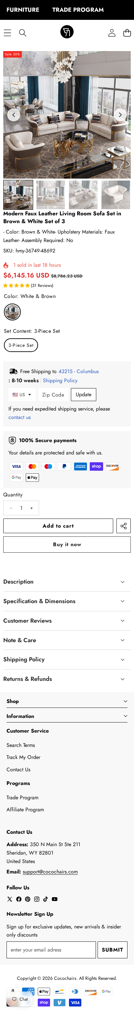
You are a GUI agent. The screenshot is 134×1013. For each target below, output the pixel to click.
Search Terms (21, 745)
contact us (19, 417)
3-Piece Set (21, 345)
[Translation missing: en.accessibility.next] (120, 114)
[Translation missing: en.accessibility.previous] (13, 114)
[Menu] (7, 32)
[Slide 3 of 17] (83, 195)
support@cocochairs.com (50, 871)
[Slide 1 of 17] (18, 195)
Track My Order (23, 757)
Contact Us (18, 769)
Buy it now (67, 544)
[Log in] (111, 32)
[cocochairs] (67, 32)
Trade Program (22, 797)
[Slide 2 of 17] (51, 195)
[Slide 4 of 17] (116, 195)
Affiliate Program (25, 809)
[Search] (22, 32)
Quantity (12, 494)
